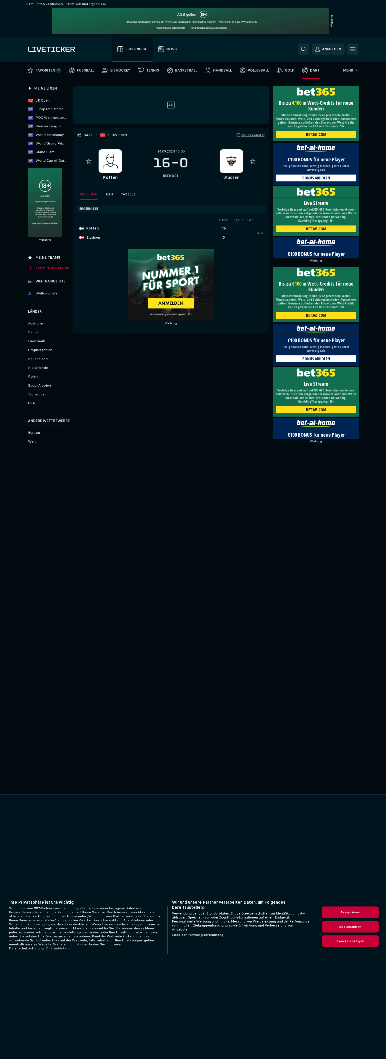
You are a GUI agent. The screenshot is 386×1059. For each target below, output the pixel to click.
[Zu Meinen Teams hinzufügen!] (88, 161)
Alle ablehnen (350, 927)
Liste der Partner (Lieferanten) (197, 935)
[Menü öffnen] (352, 49)
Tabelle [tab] (128, 194)
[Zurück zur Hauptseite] (60, 49)
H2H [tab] (109, 194)
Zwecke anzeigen (350, 941)
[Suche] (303, 49)
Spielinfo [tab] (89, 194)
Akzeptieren (350, 912)
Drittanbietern (58, 948)
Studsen (231, 177)
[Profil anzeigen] (110, 161)
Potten (110, 177)
